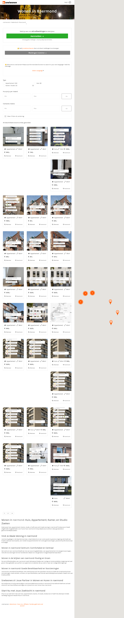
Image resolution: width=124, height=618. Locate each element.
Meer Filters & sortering (15, 116)
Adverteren (13, 604)
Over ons (20, 604)
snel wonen (5, 604)
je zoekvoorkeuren (28, 48)
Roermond (22, 22)
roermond (18, 519)
